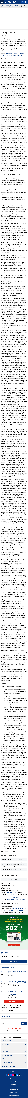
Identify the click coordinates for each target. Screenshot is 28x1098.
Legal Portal (14, 1081)
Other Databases (7, 1062)
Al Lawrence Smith (17, 896)
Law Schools (6, 1052)
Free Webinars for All (7, 968)
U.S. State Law (6, 1059)
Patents (7, 5)
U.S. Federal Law (7, 1055)
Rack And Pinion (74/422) (8, 910)
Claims (15, 53)
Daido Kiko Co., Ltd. (12, 892)
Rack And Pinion (14, 5)
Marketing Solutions (8, 1066)
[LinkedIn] (6, 1075)
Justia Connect (14, 1079)
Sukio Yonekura (10, 894)
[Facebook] (11, 1075)
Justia (2, 5)
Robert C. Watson (18, 898)
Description (8, 53)
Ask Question (14, 961)
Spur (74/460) (19, 910)
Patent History (9, 55)
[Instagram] (13, 1075)
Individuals (5, 1044)
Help (14, 1087)
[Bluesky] (17, 1075)
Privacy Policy (14, 1092)
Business (4, 1048)
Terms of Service (14, 1089)
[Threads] (15, 1075)
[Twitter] (19, 1075)
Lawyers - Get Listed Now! (14, 1028)
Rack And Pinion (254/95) (19, 908)
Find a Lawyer (5, 1016)
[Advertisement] (14, 18)
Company (14, 1084)
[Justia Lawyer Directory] (21, 1075)
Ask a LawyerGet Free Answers (6, 953)
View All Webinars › (14, 1001)
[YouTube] (8, 1075)
